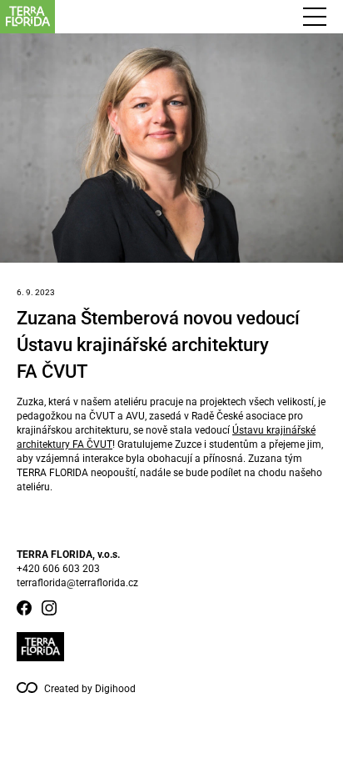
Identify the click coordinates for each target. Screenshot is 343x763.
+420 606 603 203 (58, 569)
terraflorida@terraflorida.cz (77, 583)
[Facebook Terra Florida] (24, 607)
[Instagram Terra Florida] (49, 607)
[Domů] (103, 16)
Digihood (115, 689)
